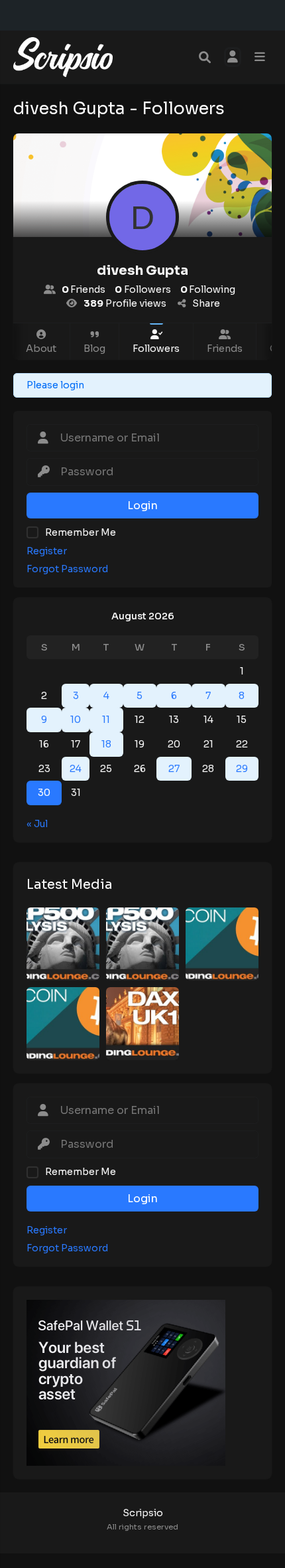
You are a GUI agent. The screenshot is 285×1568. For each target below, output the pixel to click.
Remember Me (80, 532)
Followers (156, 348)
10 (75, 720)
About (41, 348)
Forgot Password (67, 569)
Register (47, 551)
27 (174, 769)
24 (76, 769)
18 (106, 744)
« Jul (37, 824)
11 (106, 720)
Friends (225, 348)
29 (242, 769)
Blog (94, 348)
